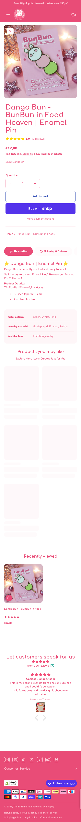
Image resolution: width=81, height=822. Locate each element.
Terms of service (49, 812)
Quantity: (12, 175)
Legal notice (30, 817)
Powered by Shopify (43, 806)
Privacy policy (29, 812)
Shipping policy (12, 817)
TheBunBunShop (22, 806)
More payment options (40, 219)
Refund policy (11, 812)
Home (9, 234)
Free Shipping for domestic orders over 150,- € (41, 3)
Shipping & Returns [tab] (55, 251)
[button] (73, 14)
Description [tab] (20, 251)
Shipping (27, 154)
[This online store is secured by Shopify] (11, 783)
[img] (40, 662)
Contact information (51, 817)
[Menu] (8, 14)
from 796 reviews (38, 666)
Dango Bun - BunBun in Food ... (36, 234)
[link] (26, 139)
